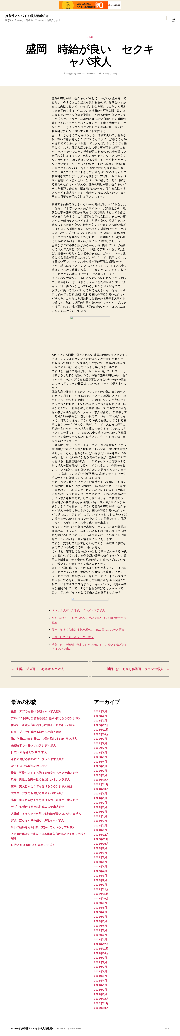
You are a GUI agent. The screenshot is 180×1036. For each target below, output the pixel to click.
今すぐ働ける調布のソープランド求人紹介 (37, 759)
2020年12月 (101, 998)
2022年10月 (101, 898)
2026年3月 (100, 711)
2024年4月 (100, 816)
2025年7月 (100, 747)
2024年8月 (100, 798)
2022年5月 (100, 921)
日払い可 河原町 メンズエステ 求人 (33, 844)
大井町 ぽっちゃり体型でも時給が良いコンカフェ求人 (46, 813)
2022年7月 (100, 912)
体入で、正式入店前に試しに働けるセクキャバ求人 (43, 724)
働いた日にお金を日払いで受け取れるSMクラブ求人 (44, 738)
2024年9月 (100, 793)
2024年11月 (101, 784)
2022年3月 (100, 930)
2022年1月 (100, 939)
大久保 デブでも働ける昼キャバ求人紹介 (37, 793)
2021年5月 (100, 975)
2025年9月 (100, 738)
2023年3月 (100, 875)
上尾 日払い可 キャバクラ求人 (73, 637)
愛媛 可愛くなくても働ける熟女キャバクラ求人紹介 (44, 772)
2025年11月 (101, 729)
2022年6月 (100, 916)
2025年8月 (100, 743)
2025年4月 (100, 761)
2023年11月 (101, 839)
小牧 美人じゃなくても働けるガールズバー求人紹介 (44, 799)
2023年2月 (100, 880)
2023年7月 (100, 857)
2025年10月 (101, 734)
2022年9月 (100, 902)
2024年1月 (100, 829)
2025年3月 (100, 766)
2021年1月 (100, 994)
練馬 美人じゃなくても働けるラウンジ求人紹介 (42, 786)
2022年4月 (100, 925)
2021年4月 (100, 980)
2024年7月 (100, 802)
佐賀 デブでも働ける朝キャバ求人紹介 (36, 711)
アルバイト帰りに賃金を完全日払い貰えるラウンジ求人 (46, 718)
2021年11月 (101, 948)
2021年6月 (100, 971)
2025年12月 (101, 725)
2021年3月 (100, 985)
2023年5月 (100, 866)
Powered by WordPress (69, 1028)
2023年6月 (100, 861)
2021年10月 (101, 953)
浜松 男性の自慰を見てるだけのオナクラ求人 (40, 779)
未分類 (90, 37)
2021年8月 (100, 962)
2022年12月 (101, 889)
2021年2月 (100, 989)
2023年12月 (101, 834)
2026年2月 (100, 716)
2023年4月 (100, 871)
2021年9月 (100, 957)
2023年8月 (100, 852)
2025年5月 (100, 756)
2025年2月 (100, 770)
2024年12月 (101, 779)
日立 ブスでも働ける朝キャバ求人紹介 (36, 731)
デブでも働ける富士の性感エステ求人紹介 (37, 806)
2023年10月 (101, 843)
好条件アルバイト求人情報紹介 (26, 15)
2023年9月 (100, 848)
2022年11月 (101, 893)
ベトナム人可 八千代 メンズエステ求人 (78, 610)
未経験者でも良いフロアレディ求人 (33, 745)
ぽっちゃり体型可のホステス (29, 765)
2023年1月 (100, 884)
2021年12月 (101, 944)
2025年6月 (100, 752)
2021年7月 (100, 966)
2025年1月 (100, 775)
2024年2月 (100, 825)
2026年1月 (100, 720)
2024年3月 (100, 820)
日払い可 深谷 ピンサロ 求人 (29, 752)
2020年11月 (101, 1003)
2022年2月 (100, 934)
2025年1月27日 (110, 73)
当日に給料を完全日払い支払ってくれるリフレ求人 (43, 827)
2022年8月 (100, 907)
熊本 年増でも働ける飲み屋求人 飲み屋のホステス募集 (88, 629)
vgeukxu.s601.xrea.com (84, 73)
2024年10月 (101, 788)
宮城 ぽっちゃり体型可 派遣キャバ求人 (37, 820)
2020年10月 (101, 1007)
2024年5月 (100, 811)
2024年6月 (100, 807)
